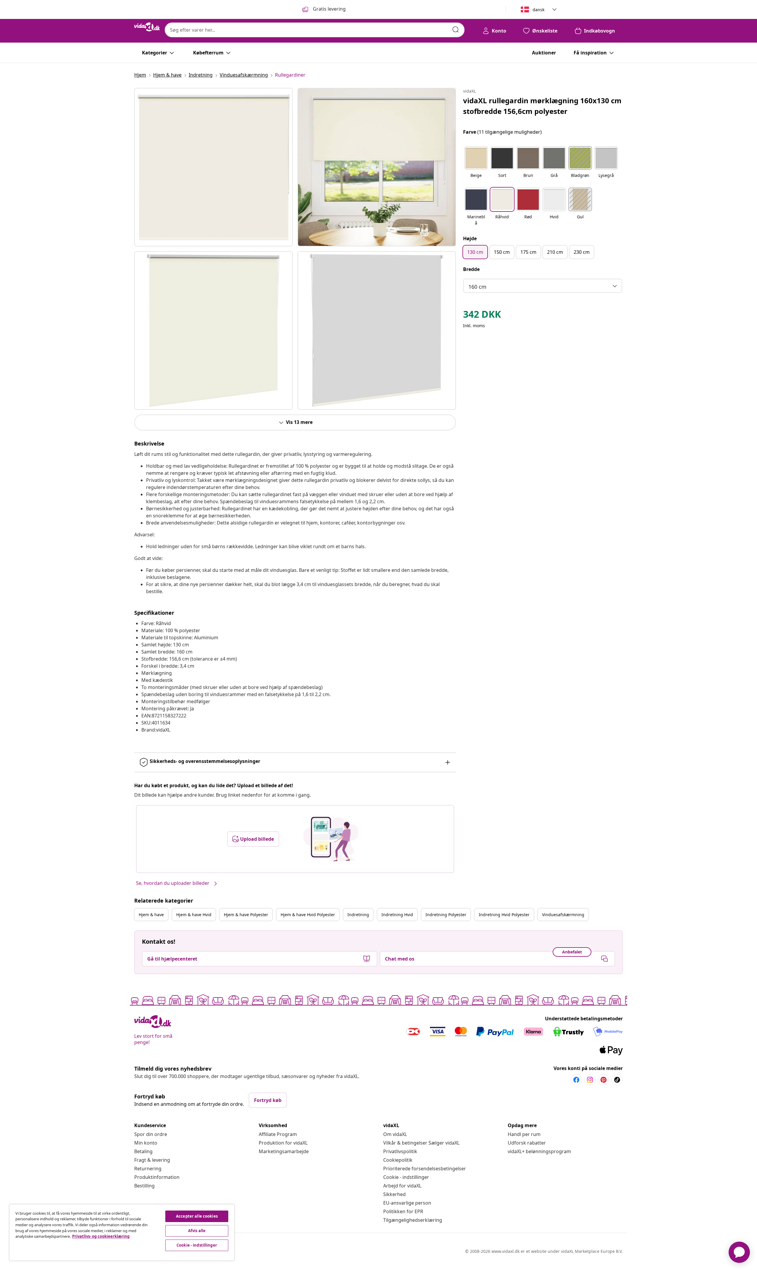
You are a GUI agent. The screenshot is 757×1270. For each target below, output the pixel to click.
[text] (482, 315)
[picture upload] (330, 839)
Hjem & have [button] (151, 914)
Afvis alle (197, 1230)
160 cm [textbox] (477, 286)
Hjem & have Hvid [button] (193, 914)
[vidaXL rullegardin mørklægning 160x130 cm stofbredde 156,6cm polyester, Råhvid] (213, 167)
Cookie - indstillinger (406, 1177)
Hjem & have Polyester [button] (246, 914)
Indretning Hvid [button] (397, 914)
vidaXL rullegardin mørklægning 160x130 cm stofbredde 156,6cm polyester (542, 106)
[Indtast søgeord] (455, 29)
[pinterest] (603, 1080)
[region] (121, 1232)
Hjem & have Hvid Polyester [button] (308, 914)
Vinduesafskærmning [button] (563, 914)
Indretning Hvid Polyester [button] (504, 914)
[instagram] (590, 1080)
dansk (538, 9)
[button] (476, 165)
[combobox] (315, 29)
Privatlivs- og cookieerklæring (101, 1236)
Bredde (471, 269)
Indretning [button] (358, 914)
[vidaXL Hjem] (147, 26)
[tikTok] (617, 1080)
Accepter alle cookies (197, 1216)
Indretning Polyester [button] (446, 914)
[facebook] (576, 1080)
